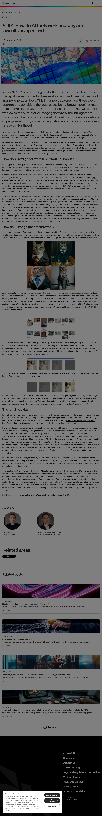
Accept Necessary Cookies (52, 800)
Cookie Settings (52, 806)
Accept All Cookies (52, 795)
